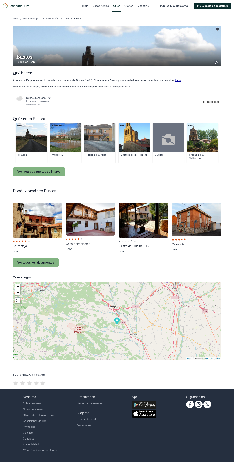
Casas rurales (101, 5)
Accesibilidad (31, 444)
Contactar (29, 438)
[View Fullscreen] (17, 300)
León (66, 18)
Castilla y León (50, 18)
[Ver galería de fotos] (217, 61)
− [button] (18, 292)
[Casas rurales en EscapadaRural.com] (16, 5)
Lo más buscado (87, 419)
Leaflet (190, 358)
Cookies (28, 432)
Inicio (85, 5)
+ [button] (18, 286)
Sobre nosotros (32, 403)
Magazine (143, 5)
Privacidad (29, 426)
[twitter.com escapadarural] (207, 407)
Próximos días (210, 101)
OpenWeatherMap (33, 104)
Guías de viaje (30, 18)
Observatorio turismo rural (38, 415)
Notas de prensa (33, 409)
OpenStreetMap (213, 358)
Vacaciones (84, 425)
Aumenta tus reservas (90, 403)
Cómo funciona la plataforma (40, 450)
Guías (116, 5)
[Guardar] (217, 28)
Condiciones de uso (34, 420)
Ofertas (128, 5)
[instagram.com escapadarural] (199, 407)
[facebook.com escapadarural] (190, 407)
